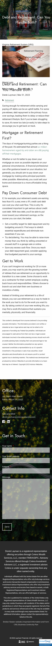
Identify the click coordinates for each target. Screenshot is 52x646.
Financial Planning (11, 51)
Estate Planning (33, 57)
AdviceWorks (24, 89)
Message (16, 477)
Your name (16, 446)
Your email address (20, 456)
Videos (20, 70)
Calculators (7, 70)
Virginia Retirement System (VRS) (18, 44)
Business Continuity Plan (28, 625)
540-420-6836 (8, 414)
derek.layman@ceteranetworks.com (18, 417)
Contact (5, 76)
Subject (15, 467)
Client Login (7, 82)
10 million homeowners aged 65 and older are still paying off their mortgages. (25, 150)
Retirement (9, 100)
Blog (30, 70)
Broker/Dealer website (12, 622)
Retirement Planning (33, 51)
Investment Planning (11, 57)
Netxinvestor (8, 89)
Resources (7, 63)
